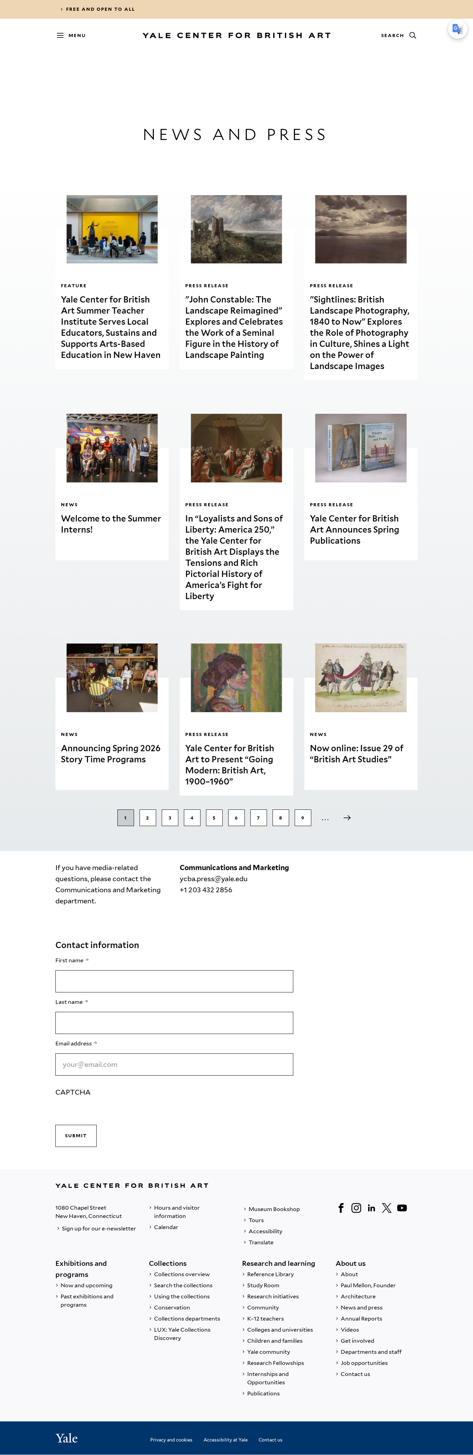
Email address (74, 1043)
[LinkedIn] (371, 1207)
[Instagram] (356, 1207)
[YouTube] (402, 1207)
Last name (69, 1002)
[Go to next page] (347, 817)
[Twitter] (386, 1207)
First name (69, 960)
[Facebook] (341, 1207)
